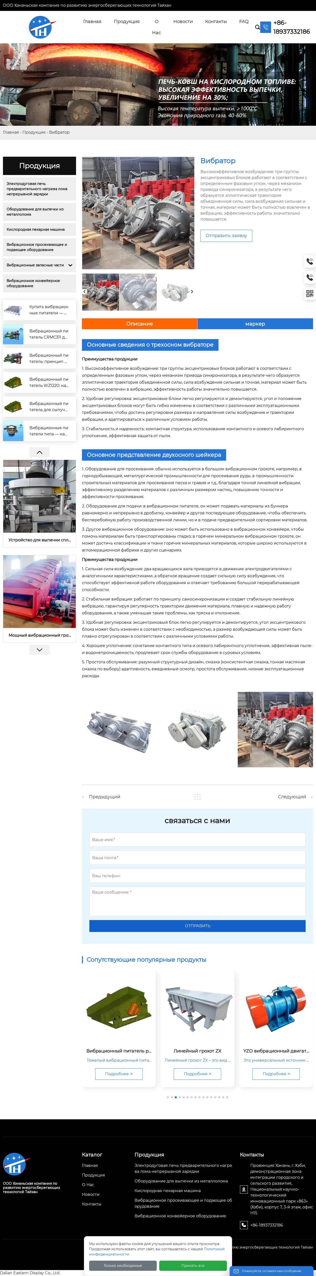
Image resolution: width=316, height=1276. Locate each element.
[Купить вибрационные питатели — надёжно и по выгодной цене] (13, 310)
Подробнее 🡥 (118, 1074)
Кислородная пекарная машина (36, 229)
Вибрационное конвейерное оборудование (34, 283)
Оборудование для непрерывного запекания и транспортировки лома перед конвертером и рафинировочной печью (40, 635)
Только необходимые (123, 1265)
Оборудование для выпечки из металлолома (35, 212)
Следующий (292, 797)
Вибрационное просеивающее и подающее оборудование (37, 247)
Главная (11, 132)
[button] (39, 649)
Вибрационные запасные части (35, 265)
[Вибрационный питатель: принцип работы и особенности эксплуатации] (13, 358)
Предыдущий (104, 797)
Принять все (193, 1265)
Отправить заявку (226, 235)
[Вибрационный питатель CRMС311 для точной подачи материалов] (13, 334)
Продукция (34, 132)
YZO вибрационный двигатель (39, 540)
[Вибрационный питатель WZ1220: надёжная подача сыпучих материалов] (13, 382)
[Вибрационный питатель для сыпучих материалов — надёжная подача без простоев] (13, 407)
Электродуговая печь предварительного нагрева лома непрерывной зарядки (37, 188)
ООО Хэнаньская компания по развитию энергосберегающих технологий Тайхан (87, 5)
